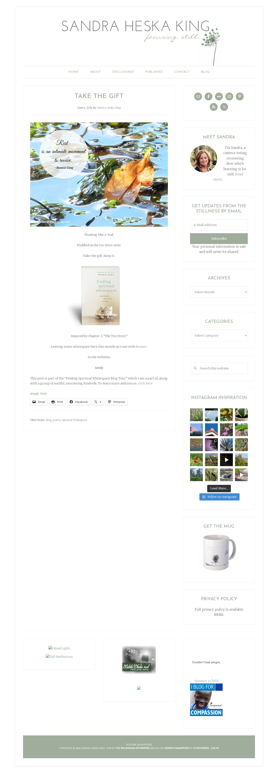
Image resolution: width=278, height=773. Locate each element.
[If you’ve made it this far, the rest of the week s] (226, 474)
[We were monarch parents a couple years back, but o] (226, 414)
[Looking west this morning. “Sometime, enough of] (196, 429)
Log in (215, 748)
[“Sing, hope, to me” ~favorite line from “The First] (196, 459)
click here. (145, 383)
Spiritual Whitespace (74, 420)
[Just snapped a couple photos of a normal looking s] (211, 444)
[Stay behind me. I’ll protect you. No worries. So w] (241, 474)
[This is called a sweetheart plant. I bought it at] (241, 414)
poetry (57, 420)
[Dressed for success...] (241, 444)
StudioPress (201, 748)
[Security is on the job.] (211, 429)
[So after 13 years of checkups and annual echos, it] (226, 429)
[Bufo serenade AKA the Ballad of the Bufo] (226, 459)
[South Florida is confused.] (241, 459)
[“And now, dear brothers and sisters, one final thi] (196, 414)
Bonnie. (141, 347)
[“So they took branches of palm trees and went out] (226, 444)
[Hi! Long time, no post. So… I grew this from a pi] (241, 429)
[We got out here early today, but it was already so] (196, 444)
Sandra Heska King (139, 40)
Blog (48, 420)
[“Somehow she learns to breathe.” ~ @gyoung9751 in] (196, 474)
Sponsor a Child (206, 681)
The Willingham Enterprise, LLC (135, 748)
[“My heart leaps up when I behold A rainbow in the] (211, 414)
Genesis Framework (176, 748)
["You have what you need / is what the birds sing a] (211, 474)
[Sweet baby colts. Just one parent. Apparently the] (211, 459)
